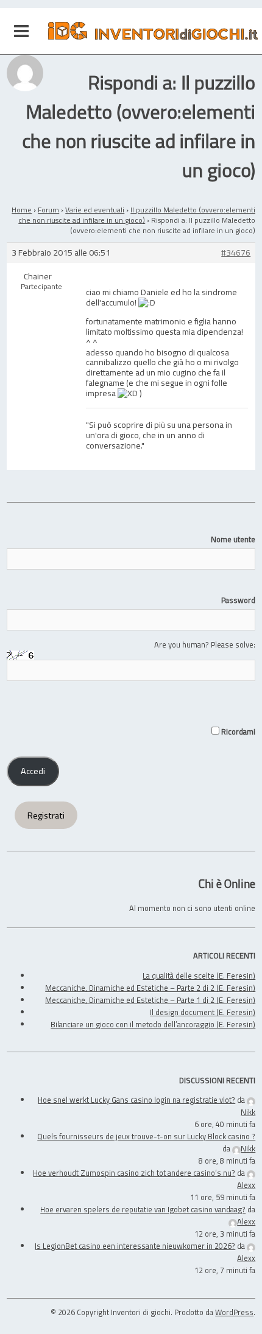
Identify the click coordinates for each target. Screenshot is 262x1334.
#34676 (235, 253)
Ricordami (237, 731)
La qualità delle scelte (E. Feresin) (199, 975)
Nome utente (233, 539)
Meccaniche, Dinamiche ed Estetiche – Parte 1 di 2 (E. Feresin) (150, 1000)
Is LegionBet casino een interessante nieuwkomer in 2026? (135, 1246)
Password (238, 600)
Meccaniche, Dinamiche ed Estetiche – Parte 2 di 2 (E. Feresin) (150, 988)
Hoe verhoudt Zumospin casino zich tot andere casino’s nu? (134, 1173)
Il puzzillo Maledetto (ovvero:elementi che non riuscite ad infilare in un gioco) (136, 215)
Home (22, 209)
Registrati (46, 815)
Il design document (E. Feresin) (202, 1012)
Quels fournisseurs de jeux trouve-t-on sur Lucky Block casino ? (146, 1136)
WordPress (234, 1312)
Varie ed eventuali (94, 209)
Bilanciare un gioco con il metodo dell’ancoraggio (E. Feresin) (153, 1024)
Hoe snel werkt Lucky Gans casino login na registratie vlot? (136, 1100)
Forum (48, 209)
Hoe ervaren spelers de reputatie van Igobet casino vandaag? (143, 1209)
